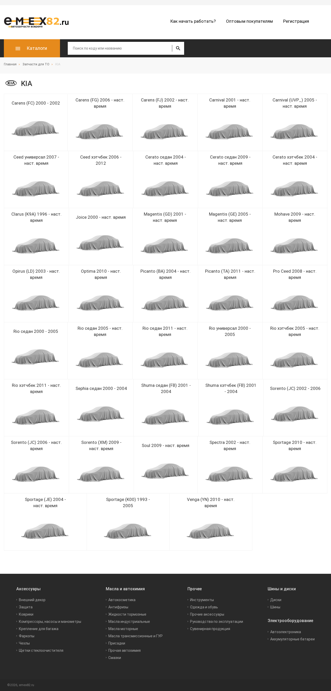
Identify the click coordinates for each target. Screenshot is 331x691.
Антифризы (118, 607)
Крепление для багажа (38, 629)
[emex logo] (39, 22)
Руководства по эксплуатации (216, 621)
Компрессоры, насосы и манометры (50, 621)
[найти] (178, 48)
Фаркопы (26, 636)
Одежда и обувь (204, 607)
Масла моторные (123, 629)
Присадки (116, 643)
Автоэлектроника (285, 632)
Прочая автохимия (124, 650)
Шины (275, 607)
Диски (275, 600)
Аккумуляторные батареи (292, 639)
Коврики (26, 614)
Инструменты (202, 600)
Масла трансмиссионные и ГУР (135, 636)
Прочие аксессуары (207, 614)
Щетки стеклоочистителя (41, 650)
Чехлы (24, 643)
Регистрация (296, 21)
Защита (26, 607)
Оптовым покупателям (249, 21)
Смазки (114, 658)
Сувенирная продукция (210, 629)
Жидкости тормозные (127, 614)
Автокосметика (122, 600)
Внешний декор (32, 600)
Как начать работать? (193, 21)
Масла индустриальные (129, 621)
